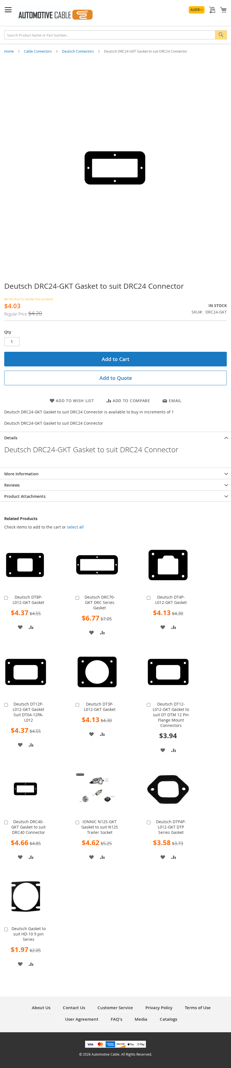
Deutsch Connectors (78, 51)
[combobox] (115, 34)
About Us (41, 1008)
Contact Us (74, 1008)
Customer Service (115, 1008)
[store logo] (54, 13)
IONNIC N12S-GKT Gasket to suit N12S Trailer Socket (99, 827)
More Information (21, 473)
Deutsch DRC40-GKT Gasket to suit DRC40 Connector (28, 827)
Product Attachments (25, 496)
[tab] (115, 437)
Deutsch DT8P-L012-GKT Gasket (28, 599)
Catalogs (168, 1019)
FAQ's (116, 1019)
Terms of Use (198, 1008)
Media (141, 1019)
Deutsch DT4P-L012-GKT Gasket (171, 599)
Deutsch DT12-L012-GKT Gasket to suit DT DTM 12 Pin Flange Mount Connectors (171, 714)
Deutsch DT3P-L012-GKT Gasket (99, 706)
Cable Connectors (38, 51)
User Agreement (81, 1019)
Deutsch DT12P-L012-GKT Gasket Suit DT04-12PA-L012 (28, 712)
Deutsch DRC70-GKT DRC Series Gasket (100, 602)
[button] (197, 10)
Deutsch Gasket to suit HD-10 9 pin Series (29, 934)
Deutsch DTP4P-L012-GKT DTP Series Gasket (171, 827)
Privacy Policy (158, 1008)
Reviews (12, 485)
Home (9, 51)
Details (10, 437)
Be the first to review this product (28, 299)
